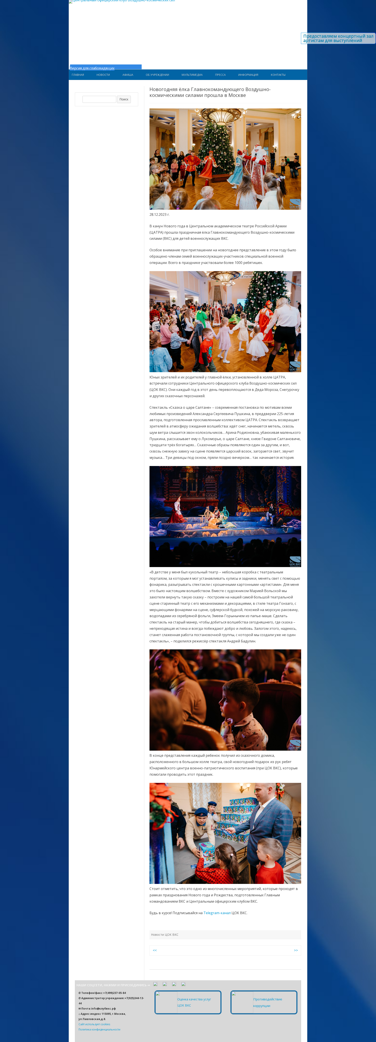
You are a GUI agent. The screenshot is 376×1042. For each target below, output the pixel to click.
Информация (248, 75)
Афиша (128, 75)
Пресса (220, 75)
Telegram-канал (217, 912)
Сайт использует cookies (94, 1024)
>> (296, 950)
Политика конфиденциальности (99, 1029)
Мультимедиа (192, 75)
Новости (103, 75)
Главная (78, 75)
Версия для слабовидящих (92, 68)
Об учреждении (157, 75)
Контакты (278, 75)
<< (155, 950)
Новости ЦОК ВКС (164, 934)
